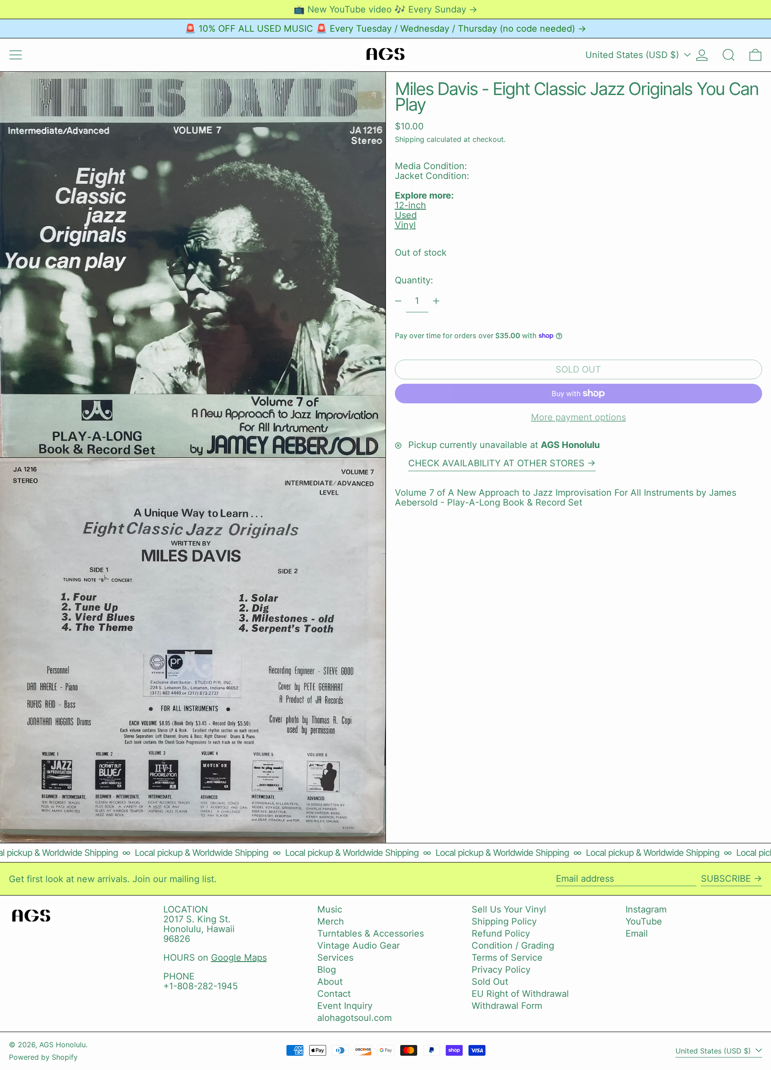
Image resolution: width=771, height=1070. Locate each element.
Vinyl (405, 225)
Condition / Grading (513, 945)
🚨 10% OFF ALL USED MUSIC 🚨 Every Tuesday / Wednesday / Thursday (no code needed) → (385, 28)
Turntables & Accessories (370, 933)
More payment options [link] (578, 417)
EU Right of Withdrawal (520, 993)
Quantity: (414, 280)
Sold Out (490, 981)
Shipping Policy (504, 921)
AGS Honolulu (62, 1044)
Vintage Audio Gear (358, 945)
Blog (326, 969)
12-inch (410, 205)
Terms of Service (507, 957)
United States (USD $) (633, 55)
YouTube (644, 921)
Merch (330, 921)
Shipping (409, 138)
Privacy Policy (501, 969)
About (330, 981)
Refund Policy (501, 933)
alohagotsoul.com (354, 1017)
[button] (728, 55)
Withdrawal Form (507, 1005)
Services (335, 957)
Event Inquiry (345, 1005)
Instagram (646, 909)
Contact (334, 993)
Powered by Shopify (43, 1057)
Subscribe (726, 878)
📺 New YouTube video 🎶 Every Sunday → (385, 9)
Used (406, 215)
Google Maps (239, 957)
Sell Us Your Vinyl (509, 909)
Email (637, 933)
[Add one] (436, 301)
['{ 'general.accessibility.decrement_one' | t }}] (398, 301)
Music (329, 909)
